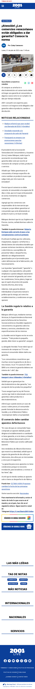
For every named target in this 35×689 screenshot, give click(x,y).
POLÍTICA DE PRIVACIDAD (26, 667)
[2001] (17, 6)
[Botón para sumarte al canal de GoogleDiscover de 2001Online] (17, 518)
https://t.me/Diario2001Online (22, 511)
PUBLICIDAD (22, 672)
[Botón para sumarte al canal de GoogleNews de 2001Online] (17, 526)
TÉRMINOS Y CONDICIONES (9, 667)
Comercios (12, 579)
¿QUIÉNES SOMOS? (11, 676)
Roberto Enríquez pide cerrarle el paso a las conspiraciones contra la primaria (16, 232)
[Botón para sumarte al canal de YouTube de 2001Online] (32, 83)
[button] (9, 75)
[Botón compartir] (4, 75)
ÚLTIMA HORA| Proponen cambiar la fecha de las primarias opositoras (16, 486)
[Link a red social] (5, 660)
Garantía (23, 579)
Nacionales (6, 21)
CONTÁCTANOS (23, 676)
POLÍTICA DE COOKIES (10, 672)
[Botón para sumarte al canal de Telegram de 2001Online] (28, 83)
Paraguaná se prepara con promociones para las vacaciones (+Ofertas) (14, 140)
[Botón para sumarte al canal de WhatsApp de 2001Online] (25, 83)
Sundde (23, 583)
